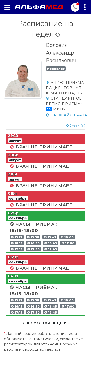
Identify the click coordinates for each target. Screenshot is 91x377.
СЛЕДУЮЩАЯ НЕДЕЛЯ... (46, 323)
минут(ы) (77, 125)
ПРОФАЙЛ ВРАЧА (68, 115)
